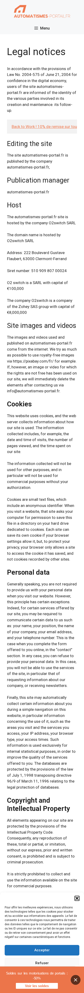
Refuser (42, 963)
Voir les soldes (37, 986)
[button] (77, 898)
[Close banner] (75, 980)
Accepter (42, 950)
